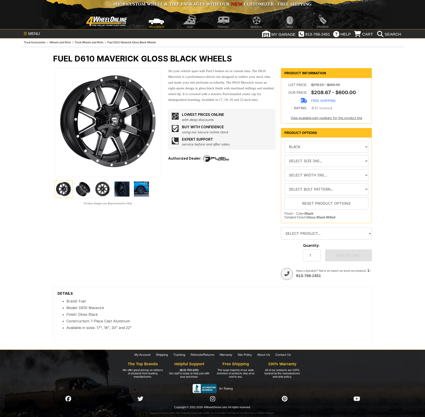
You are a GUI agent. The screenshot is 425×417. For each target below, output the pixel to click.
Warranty (226, 354)
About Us (263, 354)
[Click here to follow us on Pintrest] (284, 398)
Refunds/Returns (202, 354)
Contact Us (283, 354)
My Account (142, 354)
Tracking (179, 354)
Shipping (162, 354)
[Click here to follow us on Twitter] (140, 398)
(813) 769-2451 (189, 370)
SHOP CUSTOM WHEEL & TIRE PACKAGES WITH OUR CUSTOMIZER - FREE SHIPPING (212, 4)
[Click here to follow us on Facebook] (68, 398)
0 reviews (323, 108)
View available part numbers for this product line (326, 118)
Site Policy (245, 354)
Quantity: (311, 245)
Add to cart (348, 255)
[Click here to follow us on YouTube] (356, 398)
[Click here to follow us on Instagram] (212, 398)
